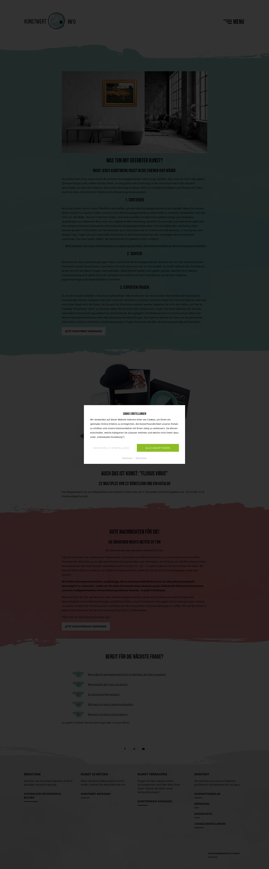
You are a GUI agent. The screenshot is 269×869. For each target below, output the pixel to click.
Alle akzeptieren (158, 448)
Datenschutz (141, 458)
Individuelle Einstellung (111, 448)
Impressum (127, 458)
